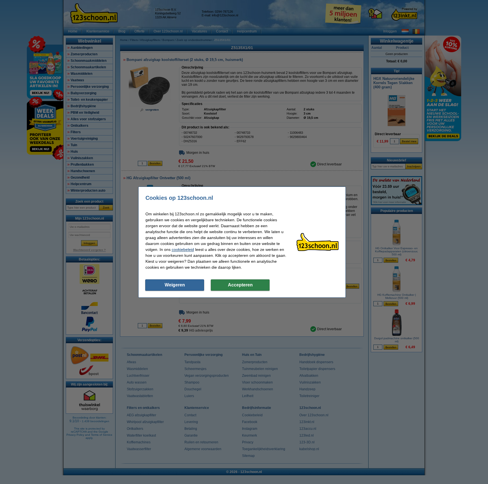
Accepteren (240, 284)
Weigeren (175, 284)
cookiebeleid (183, 249)
